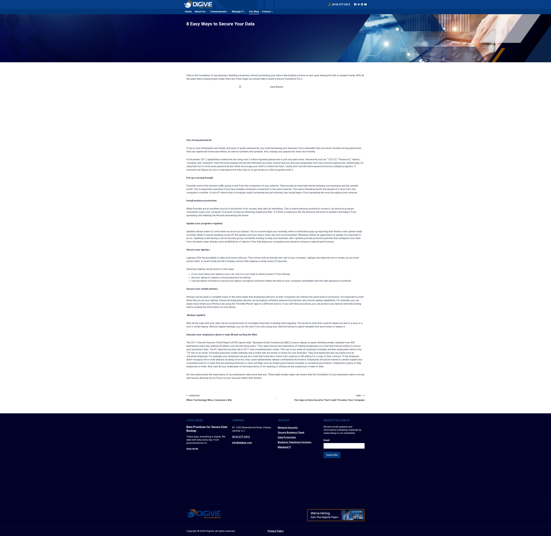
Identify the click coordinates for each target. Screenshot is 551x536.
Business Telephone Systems (294, 442)
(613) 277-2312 (241, 436)
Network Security (288, 427)
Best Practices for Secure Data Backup (206, 428)
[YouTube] (365, 4)
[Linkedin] (362, 4)
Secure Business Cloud (291, 432)
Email (327, 440)
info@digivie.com (242, 442)
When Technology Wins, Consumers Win (209, 397)
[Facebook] (355, 4)
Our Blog (254, 11)
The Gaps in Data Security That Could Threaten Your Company (329, 397)
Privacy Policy (276, 531)
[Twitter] (358, 4)
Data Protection (287, 437)
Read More (192, 448)
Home (188, 11)
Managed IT (284, 447)
